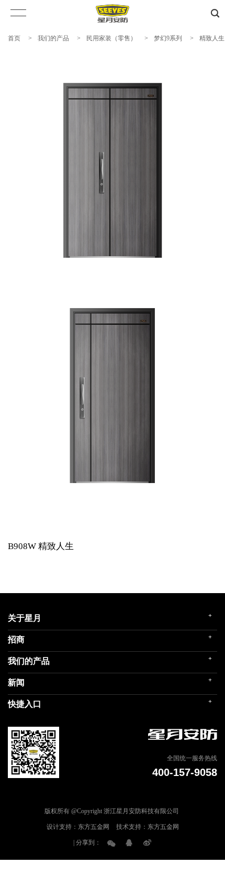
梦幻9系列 (168, 38)
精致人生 (211, 38)
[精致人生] (112, 170)
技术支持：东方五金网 (147, 826)
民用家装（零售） (111, 38)
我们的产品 (53, 38)
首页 (14, 38)
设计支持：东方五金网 (78, 826)
